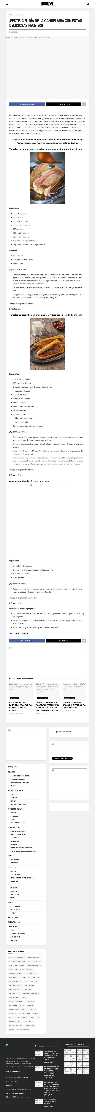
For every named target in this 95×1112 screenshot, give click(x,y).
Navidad (35, 1013)
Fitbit (24, 997)
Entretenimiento (15, 790)
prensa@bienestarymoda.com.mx (19, 1089)
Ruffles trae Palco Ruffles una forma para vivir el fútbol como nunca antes (51, 1071)
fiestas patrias (14, 997)
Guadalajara (30, 1001)
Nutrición (14, 816)
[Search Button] (88, 4)
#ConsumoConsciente (17, 961)
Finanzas (14, 881)
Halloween (13, 1005)
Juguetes (14, 863)
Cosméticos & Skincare (19, 776)
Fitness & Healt (15, 809)
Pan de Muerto (21, 1017)
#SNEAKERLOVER (15, 973)
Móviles (13, 940)
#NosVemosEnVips (34, 965)
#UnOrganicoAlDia (30, 973)
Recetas (13, 844)
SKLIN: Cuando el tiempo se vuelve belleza (50, 1102)
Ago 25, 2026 (13, 713)
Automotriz (15, 937)
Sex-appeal (14, 894)
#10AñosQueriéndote (16, 957)
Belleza (11, 772)
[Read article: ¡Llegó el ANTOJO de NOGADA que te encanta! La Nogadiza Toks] (75, 691)
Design (13, 871)
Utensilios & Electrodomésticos (23, 851)
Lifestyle (12, 867)
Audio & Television (17, 934)
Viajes (12, 898)
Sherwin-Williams (15, 1025)
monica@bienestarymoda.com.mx (19, 1097)
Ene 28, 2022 (13, 32)
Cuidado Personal (17, 779)
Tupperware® (29, 1025)
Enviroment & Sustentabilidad (22, 878)
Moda (10, 903)
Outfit (13, 913)
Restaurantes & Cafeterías (21, 848)
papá (32, 1017)
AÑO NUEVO (13, 977)
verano (11, 1029)
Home (11, 15)
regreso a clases (15, 1021)
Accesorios (15, 906)
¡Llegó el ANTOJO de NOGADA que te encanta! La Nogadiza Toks (74, 705)
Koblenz (30, 1005)
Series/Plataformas (18, 804)
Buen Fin (36, 977)
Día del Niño (29, 985)
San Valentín (28, 1021)
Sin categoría (14, 922)
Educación (14, 698)
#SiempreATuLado (26, 969)
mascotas (12, 1013)
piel (38, 1017)
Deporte (13, 813)
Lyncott (24, 1009)
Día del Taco (26, 989)
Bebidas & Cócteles (18, 834)
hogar (22, 1005)
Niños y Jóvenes (15, 918)
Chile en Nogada (15, 981)
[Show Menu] (7, 4)
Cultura (13, 798)
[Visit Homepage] (47, 4)
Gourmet (13, 838)
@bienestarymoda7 (63, 732)
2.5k (21, 713)
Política (13, 891)
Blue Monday (25, 977)
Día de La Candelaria (21, 633)
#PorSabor (13, 969)
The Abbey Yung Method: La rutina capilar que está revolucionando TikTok (51, 1056)
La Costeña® (13, 1009)
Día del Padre (14, 989)
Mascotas (14, 888)
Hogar (13, 885)
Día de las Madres (15, 985)
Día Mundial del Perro (31, 993)
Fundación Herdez (16, 1001)
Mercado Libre (24, 1013)
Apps (12, 930)
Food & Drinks (19, 15)
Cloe (25, 981)
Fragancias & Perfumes (19, 782)
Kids (10, 856)
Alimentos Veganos (18, 831)
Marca (13, 786)
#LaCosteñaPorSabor (16, 965)
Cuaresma (34, 981)
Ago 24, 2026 (40, 713)
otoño (11, 1017)
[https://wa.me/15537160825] (47, 661)
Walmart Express (23, 1029)
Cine (12, 794)
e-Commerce (15, 875)
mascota (33, 1009)
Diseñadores (15, 910)
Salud (12, 819)
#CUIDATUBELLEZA (34, 961)
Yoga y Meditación (17, 823)
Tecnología (13, 926)
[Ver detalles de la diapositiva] (25, 743)
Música (13, 801)
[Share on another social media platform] (84, 104)
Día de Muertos (14, 993)
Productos (14, 841)
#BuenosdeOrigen (34, 957)
